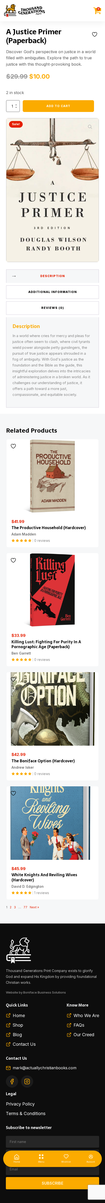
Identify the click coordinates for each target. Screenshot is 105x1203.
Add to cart (58, 106)
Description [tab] (52, 276)
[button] (90, 126)
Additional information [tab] (52, 292)
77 (25, 907)
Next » (34, 907)
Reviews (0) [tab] (52, 308)
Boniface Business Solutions (44, 992)
